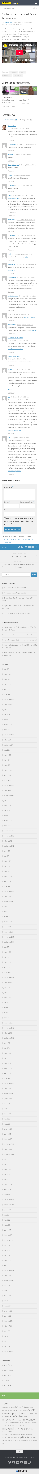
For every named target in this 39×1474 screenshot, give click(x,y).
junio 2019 (7, 992)
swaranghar (11, 270)
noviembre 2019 (9, 977)
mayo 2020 (7, 952)
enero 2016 (7, 1190)
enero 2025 (7, 730)
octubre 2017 (8, 1089)
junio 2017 (7, 1109)
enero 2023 (7, 826)
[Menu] (36, 2)
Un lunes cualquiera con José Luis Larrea (17, 613)
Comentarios (11, 120)
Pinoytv (10, 154)
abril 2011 (7, 1346)
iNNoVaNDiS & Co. (8, 8)
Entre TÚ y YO (8, 1365)
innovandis (22, 72)
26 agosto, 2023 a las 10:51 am (19, 340)
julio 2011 (7, 1341)
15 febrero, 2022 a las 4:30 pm (27, 144)
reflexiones (33, 1438)
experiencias (16, 1416)
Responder (11, 140)
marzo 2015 (7, 1225)
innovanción (19, 1420)
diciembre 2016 (8, 1139)
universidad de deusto (25, 1440)
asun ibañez (23, 1407)
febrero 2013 (8, 1311)
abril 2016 (7, 1174)
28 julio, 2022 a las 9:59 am (24, 185)
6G (9, 1407)
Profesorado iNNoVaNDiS (10, 1437)
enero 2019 (7, 1018)
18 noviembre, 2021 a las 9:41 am (19, 129)
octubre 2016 (8, 1149)
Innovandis (8, 22)
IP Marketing (12, 144)
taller (9, 1440)
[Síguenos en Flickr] (32, 547)
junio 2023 (7, 800)
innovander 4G (15, 1422)
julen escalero (29, 1432)
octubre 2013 (8, 1275)
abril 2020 (7, 957)
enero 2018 (7, 1073)
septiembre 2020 (9, 942)
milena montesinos (11, 1435)
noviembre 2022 (9, 836)
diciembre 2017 (8, 1078)
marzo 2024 (7, 765)
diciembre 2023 (8, 780)
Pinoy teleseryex (13, 165)
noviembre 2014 (9, 1240)
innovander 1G (5, 1423)
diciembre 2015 (8, 1195)
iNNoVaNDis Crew (6, 75)
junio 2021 (7, 907)
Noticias (6, 1380)
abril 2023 (7, 811)
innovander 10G (25, 1423)
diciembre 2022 (8, 831)
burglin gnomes (9, 627)
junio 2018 (7, 1048)
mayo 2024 (7, 755)
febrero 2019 (8, 1013)
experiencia (5, 1417)
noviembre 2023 (9, 785)
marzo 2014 (7, 1260)
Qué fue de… (8, 1385)
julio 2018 (7, 1043)
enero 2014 (7, 1265)
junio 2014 (7, 1250)
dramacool (11, 220)
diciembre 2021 (8, 886)
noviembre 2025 (9, 699)
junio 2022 (7, 856)
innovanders (9, 1425)
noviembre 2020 (9, 937)
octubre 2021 (8, 896)
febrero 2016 (8, 1185)
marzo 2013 (7, 1306)
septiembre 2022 (9, 846)
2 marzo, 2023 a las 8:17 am (21, 315)
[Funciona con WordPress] (14, 1457)
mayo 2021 (7, 912)
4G (6, 1407)
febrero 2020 (8, 962)
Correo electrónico (27, 502)
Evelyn (10, 369)
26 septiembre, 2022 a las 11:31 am (23, 196)
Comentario (8, 487)
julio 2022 (7, 851)
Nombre (7, 502)
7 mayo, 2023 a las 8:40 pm (25, 325)
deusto (31, 1410)
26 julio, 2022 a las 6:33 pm (23, 175)
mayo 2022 (7, 861)
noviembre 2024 (9, 735)
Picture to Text (8, 645)
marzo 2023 (7, 816)
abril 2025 (7, 715)
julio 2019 (7, 987)
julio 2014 (7, 1245)
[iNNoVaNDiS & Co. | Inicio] (12, 3)
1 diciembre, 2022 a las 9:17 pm (26, 236)
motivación (21, 1434)
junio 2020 (7, 947)
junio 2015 (7, 1215)
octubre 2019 (8, 982)
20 (36, 8)
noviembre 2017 (9, 1083)
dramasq (11, 185)
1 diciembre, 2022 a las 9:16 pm (26, 220)
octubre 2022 (8, 841)
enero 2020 (7, 967)
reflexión (4, 1440)
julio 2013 (7, 1286)
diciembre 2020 (8, 932)
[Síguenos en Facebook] (22, 547)
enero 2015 (7, 1230)
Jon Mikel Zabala (18, 75)
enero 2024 (7, 775)
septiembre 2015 (9, 1205)
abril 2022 (7, 866)
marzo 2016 (7, 1179)
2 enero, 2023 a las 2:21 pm (28, 296)
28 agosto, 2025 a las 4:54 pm (18, 359)
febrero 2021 (8, 922)
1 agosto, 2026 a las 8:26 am (20, 438)
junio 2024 (7, 750)
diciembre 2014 (8, 1235)
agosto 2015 (8, 1210)
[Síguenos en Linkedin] (25, 547)
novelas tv (11, 325)
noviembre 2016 (9, 1144)
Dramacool (11, 235)
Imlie (9, 254)
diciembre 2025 (8, 694)
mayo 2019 (7, 998)
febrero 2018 (8, 1068)
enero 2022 (7, 881)
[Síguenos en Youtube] (29, 547)
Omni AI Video (8, 653)
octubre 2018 (8, 1033)
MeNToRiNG (7, 1375)
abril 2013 (7, 1301)
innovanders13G (20, 1426)
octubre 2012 (8, 1326)
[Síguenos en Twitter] (18, 547)
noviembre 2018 (9, 1028)
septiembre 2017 (9, 1094)
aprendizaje (14, 1407)
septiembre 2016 (9, 1154)
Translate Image (9, 640)
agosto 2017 (8, 1099)
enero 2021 (7, 927)
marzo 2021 (7, 917)
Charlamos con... (17, 1410)
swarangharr (12, 264)
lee (9, 397)
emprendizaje (33, 1413)
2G (4, 1407)
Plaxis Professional (13, 199)
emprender (5, 1414)
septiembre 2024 (9, 745)
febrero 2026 (8, 684)
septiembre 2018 (9, 1038)
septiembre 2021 (9, 902)
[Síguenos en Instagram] (36, 547)
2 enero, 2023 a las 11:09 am (27, 277)
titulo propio (15, 1440)
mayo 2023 (7, 806)
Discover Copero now (14, 430)
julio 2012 (7, 1331)
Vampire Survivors (29, 317)
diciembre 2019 (8, 972)
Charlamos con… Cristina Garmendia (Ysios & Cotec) (8, 100)
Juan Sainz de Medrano (19, 1432)
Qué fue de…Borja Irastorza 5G (23, 635)
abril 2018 (7, 1058)
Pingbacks (26, 120)
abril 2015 (7, 1220)
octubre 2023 (8, 790)
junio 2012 (7, 1336)
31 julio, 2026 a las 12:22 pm (20, 397)
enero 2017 (7, 1134)
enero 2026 (7, 689)
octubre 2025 (8, 704)
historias (24, 1417)
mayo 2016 (7, 1169)
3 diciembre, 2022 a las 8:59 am (28, 264)
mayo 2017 (7, 1114)
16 (18, 89)
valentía (34, 1440)
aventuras (30, 1407)
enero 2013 (7, 1316)
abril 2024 (7, 760)
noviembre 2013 (9, 1270)
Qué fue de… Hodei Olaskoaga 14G (15, 588)
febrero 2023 (8, 821)
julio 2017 (7, 1104)
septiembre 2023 (9, 795)
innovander (29, 1419)
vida (3, 1443)
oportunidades (28, 1434)
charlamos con (13, 72)
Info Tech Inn (12, 277)
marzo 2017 (7, 1124)
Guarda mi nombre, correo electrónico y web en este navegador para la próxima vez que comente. (18, 521)
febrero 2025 (8, 725)
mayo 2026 (7, 674)
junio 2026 (7, 669)
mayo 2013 (7, 1296)
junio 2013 (7, 1291)
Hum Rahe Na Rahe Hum (15, 338)
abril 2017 (7, 1119)
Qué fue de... (24, 1437)
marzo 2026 (7, 679)
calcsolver (7, 635)
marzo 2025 (7, 720)
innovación (8, 1419)
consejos (25, 1410)
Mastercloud (12, 126)
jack (9, 196)
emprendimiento (18, 1413)
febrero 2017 (8, 1129)
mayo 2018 (7, 1053)
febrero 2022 (8, 876)
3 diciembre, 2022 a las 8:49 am (23, 254)
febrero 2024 (8, 770)
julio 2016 (7, 1159)
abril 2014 (7, 1255)
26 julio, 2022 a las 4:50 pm (23, 155)
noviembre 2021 (9, 891)
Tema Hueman (29, 1457)
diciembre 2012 (8, 1321)
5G (7, 1407)
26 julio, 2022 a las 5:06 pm (29, 165)
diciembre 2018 (8, 1023)
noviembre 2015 (9, 1200)
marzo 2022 (7, 871)
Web (5, 510)
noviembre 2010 (9, 1351)
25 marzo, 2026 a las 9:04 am (23, 369)
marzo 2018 (7, 1063)
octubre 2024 (8, 740)
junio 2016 (7, 1164)
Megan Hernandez (14, 356)
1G (2, 1407)
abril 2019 (7, 1003)
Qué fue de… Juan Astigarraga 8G (15, 593)
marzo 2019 (7, 1008)
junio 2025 (7, 709)
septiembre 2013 (9, 1281)
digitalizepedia (13, 296)
